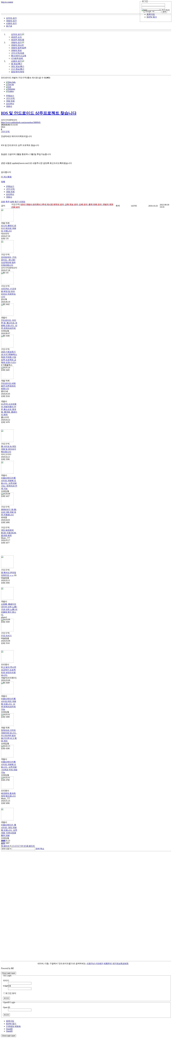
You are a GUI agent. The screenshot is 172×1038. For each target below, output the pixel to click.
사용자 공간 (16, 61)
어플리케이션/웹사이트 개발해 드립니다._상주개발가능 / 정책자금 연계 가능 (9, 483)
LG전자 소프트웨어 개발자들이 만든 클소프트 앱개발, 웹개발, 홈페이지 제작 (9, 409)
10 (25, 846)
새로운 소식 (16, 37)
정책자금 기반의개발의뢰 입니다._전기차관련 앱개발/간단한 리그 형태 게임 (9, 735)
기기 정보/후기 (17, 69)
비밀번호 (7, 986)
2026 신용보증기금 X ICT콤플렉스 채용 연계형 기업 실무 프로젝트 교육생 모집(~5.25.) (9, 357)
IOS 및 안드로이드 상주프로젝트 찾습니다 (38, 113)
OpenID (9, 1029)
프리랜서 (10, 104)
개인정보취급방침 (120, 963)
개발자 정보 (16, 50)
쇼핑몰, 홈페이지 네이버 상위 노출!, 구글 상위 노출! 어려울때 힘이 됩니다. (9, 609)
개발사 (9, 106)
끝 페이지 (30, 846)
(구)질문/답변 (17, 58)
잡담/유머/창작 (17, 72)
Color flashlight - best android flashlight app (60, 970)
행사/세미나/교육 (18, 56)
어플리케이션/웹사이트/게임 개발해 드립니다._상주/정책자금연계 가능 (8, 704)
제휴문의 (108, 963)
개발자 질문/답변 (18, 48)
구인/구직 (10, 98)
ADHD (131, 963)
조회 (3, 202)
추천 (8, 202)
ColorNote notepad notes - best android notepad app (21, 970)
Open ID (6, 1007)
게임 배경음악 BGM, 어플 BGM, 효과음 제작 (8, 533)
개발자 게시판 (17, 45)
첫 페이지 (5, 846)
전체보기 (10, 96)
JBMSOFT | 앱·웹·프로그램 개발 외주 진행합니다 (9, 512)
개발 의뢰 (10, 101)
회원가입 (151, 14)
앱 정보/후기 (16, 64)
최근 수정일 (20, 202)
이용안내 (91, 963)
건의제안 (99, 963)
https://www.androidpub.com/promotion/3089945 (20, 122)
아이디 (6, 980)
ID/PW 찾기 (152, 17)
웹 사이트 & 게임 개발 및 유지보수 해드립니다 (8, 449)
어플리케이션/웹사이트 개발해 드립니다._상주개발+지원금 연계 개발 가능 (9, 767)
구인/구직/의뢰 (17, 53)
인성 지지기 (6, 636)
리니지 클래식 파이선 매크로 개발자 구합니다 (8, 228)
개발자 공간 (16, 42)
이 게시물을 (6, 177)
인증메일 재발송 (13, 1026)
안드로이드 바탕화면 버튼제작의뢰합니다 (8, 386)
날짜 (12, 202)
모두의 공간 (16, 34)
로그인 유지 (11, 993)
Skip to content (7, 2)
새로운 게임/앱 (17, 40)
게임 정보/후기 (17, 66)
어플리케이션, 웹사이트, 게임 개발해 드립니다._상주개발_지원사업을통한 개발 (9, 830)
